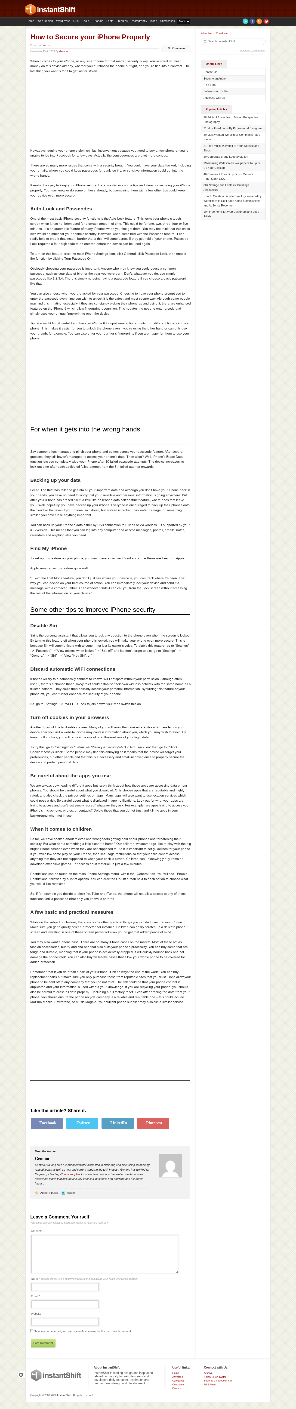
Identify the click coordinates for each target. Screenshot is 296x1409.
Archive (208, 1373)
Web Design (45, 21)
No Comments (176, 48)
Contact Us (210, 72)
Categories (178, 1380)
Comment (37, 1230)
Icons (153, 21)
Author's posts (49, 1192)
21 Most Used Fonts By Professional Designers (233, 128)
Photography (139, 21)
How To (45, 45)
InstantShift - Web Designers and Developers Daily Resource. (50, 9)
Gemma (63, 51)
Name (84, 1278)
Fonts (109, 21)
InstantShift (56, 1375)
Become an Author (215, 78)
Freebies (122, 21)
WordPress (63, 21)
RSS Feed (210, 84)
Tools (85, 21)
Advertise (206, 33)
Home (30, 21)
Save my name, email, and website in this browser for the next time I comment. (83, 1331)
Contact (176, 1388)
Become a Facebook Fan (218, 1380)
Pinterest (266, 21)
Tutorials (97, 21)
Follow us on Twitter (216, 91)
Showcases (167, 21)
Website (36, 1313)
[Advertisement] (69, 111)
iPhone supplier (70, 1174)
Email (34, 1296)
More (182, 21)
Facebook (252, 21)
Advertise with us (214, 97)
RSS (259, 21)
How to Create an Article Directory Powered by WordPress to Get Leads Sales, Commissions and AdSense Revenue (233, 201)
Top (21, 1374)
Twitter (245, 21)
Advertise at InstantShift (252, 50)
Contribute (222, 33)
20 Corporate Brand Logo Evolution (226, 156)
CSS (76, 21)
